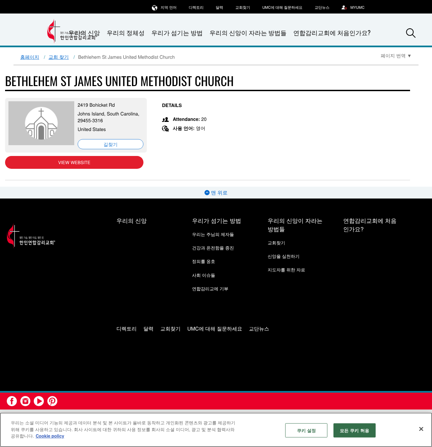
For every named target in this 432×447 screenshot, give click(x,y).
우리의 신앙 (131, 220)
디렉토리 (196, 7)
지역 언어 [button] (169, 7)
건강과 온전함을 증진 (213, 247)
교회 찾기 (59, 56)
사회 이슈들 (203, 275)
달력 (219, 7)
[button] (410, 33)
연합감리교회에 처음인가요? (332, 32)
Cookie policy (50, 435)
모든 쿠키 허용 (354, 430)
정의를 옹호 (203, 261)
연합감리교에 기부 (210, 288)
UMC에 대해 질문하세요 (282, 7)
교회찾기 (242, 7)
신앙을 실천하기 (284, 256)
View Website (74, 162)
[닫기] (421, 429)
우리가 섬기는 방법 (176, 32)
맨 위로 (218, 192)
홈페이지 (29, 56)
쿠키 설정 (306, 430)
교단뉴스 (322, 7)
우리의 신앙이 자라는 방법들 (248, 32)
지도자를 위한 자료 (286, 269)
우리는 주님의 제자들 (213, 234)
